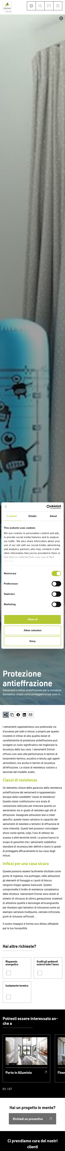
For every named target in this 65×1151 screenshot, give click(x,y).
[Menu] (57, 5)
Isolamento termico (17, 985)
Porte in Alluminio (19, 1072)
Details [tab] (32, 516)
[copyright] (61, 18)
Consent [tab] (12, 516)
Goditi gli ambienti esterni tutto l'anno (48, 963)
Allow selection (33, 630)
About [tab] (53, 516)
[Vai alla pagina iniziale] (7, 7)
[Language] (31, 5)
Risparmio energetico (12, 963)
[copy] (12, 715)
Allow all (33, 619)
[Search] (40, 5)
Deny (33, 641)
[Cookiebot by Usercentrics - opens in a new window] (46, 507)
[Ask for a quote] (48, 5)
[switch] (56, 583)
